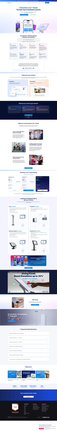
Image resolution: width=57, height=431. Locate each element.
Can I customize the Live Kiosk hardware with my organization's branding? (19, 359)
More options (53, 428)
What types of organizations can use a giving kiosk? (16, 333)
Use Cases (35, 404)
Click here (33, 193)
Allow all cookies (41, 428)
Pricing (32, 2)
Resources (35, 2)
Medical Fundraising (35, 406)
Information (26, 404)
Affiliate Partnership (26, 413)
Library (25, 414)
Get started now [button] (28, 396)
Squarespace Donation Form (45, 406)
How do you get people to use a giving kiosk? (15, 350)
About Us (25, 406)
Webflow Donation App (45, 409)
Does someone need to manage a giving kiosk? (15, 346)
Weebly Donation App (44, 408)
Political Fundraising (35, 405)
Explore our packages (33, 14)
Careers (25, 408)
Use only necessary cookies (48, 428)
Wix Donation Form (44, 407)
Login (43, 2)
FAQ (24, 409)
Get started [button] (24, 14)
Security (25, 412)
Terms (25, 410)
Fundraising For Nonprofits (36, 407)
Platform (29, 2)
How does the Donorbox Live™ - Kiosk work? (15, 337)
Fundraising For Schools (36, 408)
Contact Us (25, 405)
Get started (14, 190)
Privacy (25, 411)
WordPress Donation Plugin (45, 405)
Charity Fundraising (35, 409)
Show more (49, 427)
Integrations (44, 404)
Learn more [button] (35, 304)
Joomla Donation (44, 410)
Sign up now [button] (47, 2)
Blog (24, 369)
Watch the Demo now (35, 0)
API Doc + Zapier (44, 411)
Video (32, 369)
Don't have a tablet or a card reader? (28, 117)
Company (39, 2)
